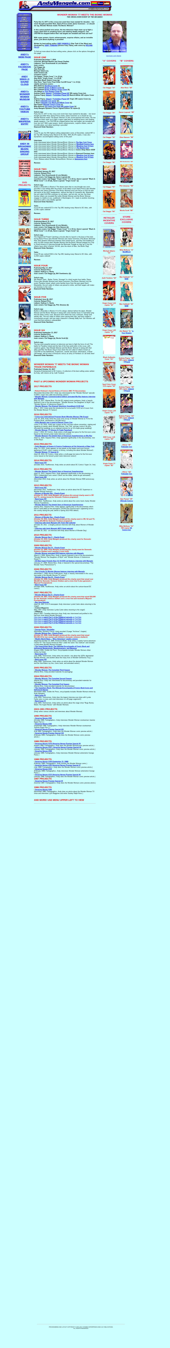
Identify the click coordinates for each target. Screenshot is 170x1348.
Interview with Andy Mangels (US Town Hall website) (55, 523)
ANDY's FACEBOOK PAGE (24, 67)
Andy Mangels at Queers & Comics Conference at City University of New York (64, 446)
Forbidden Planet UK (61, 93)
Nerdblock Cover (51, 86)
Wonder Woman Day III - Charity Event (50, 577)
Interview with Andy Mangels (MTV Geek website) (54, 528)
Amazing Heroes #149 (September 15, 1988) (51, 761)
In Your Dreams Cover (51, 91)
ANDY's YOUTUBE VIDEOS (24, 109)
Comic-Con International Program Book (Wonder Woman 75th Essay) (61, 417)
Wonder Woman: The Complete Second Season (53, 678)
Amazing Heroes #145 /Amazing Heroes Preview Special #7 (58, 765)
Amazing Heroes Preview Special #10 (49, 733)
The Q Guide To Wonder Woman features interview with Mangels (60, 571)
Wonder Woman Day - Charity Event (49, 633)
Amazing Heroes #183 (43, 724)
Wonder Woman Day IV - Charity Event (50, 548)
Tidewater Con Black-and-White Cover (54, 103)
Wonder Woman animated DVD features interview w (55, 553)
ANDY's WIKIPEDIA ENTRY (24, 121)
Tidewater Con (126, 447)
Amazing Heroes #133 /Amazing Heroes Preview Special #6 (58, 775)
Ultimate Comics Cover (52, 104)
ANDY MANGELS (63, 43)
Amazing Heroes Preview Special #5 (49, 781)
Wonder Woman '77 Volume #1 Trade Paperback (53, 430)
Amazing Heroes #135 (43, 769)
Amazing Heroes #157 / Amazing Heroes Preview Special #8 (58, 747)
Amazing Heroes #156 (43, 751)
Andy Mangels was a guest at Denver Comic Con (53, 422)
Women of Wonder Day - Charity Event (50, 493)
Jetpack (49, 93)
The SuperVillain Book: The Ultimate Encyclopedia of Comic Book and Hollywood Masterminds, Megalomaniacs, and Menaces (61, 647)
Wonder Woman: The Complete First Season (52, 684)
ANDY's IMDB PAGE (24, 55)
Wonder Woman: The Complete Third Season (52, 670)
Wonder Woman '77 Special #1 (46, 452)
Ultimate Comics (126, 501)
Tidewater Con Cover (48, 101)
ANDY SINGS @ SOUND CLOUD (24, 80)
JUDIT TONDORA (51, 45)
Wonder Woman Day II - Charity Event (49, 595)
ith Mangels (39, 398)
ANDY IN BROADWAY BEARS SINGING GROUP (24, 148)
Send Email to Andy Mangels (113, 55)
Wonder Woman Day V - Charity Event (49, 537)
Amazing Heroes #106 (43, 790)
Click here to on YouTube (57, 617)
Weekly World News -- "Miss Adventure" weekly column (56, 639)
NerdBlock (127, 252)
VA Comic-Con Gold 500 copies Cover (59, 106)
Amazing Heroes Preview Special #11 (49, 729)
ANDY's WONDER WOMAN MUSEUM (25, 95)
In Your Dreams (128, 332)
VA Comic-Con (127, 529)
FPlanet (127, 362)
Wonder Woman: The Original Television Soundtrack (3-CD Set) (59, 406)
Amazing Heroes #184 (43, 718)
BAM (126, 279)
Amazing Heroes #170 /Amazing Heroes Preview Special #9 (58, 744)
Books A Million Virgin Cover (56, 89)
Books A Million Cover (53, 88)
